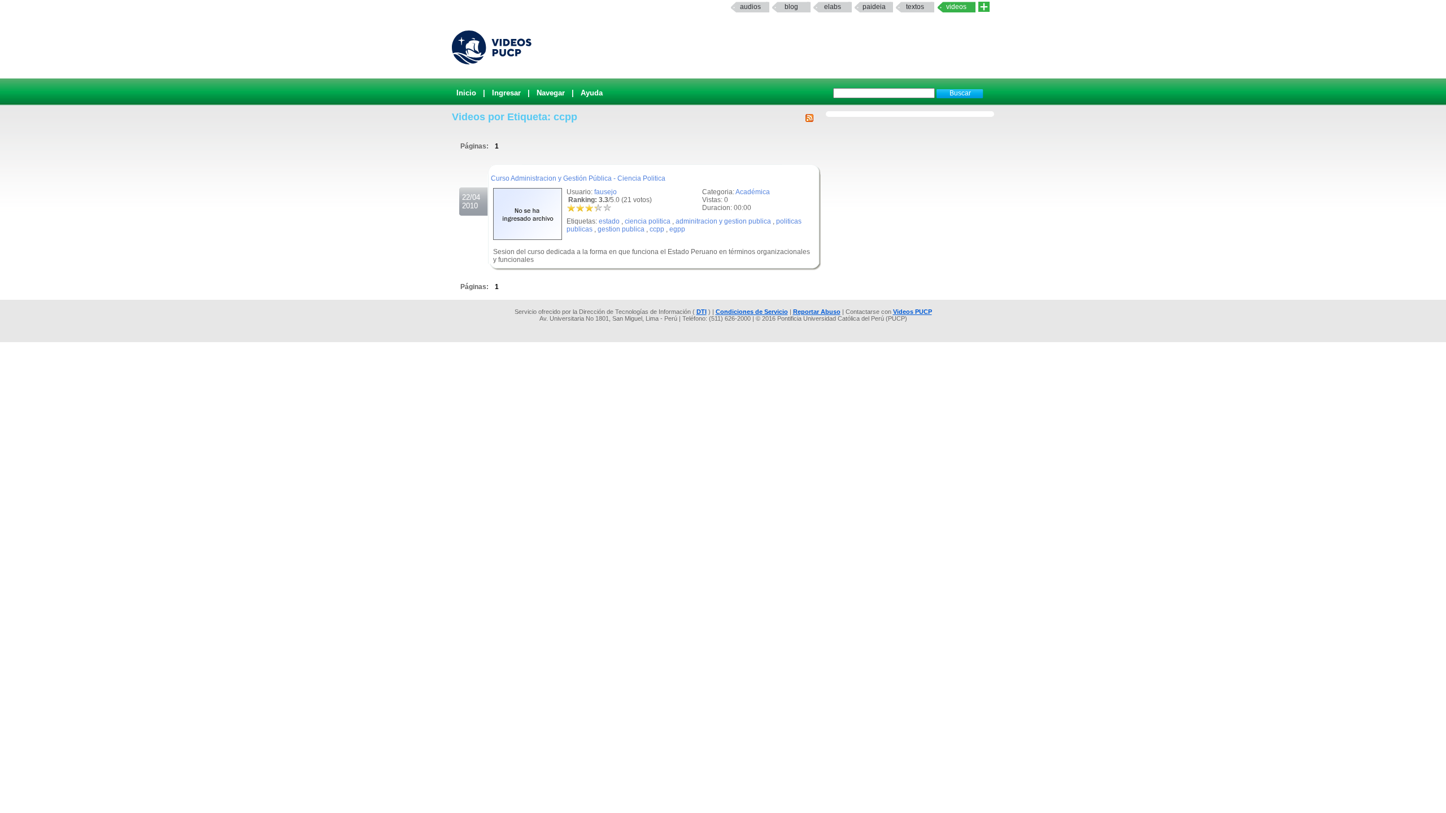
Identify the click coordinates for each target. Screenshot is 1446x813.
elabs (832, 7)
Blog (791, 7)
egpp (677, 229)
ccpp (657, 229)
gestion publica (621, 229)
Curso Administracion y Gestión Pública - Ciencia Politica (578, 178)
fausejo (605, 192)
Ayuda (592, 93)
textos (915, 7)
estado (609, 221)
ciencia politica (647, 221)
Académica (752, 192)
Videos (956, 7)
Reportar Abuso (816, 311)
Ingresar (506, 93)
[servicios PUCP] (984, 7)
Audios (750, 7)
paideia (874, 7)
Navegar (551, 93)
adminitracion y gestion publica (723, 221)
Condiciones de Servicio (752, 311)
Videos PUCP (912, 311)
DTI (701, 311)
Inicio (466, 93)
